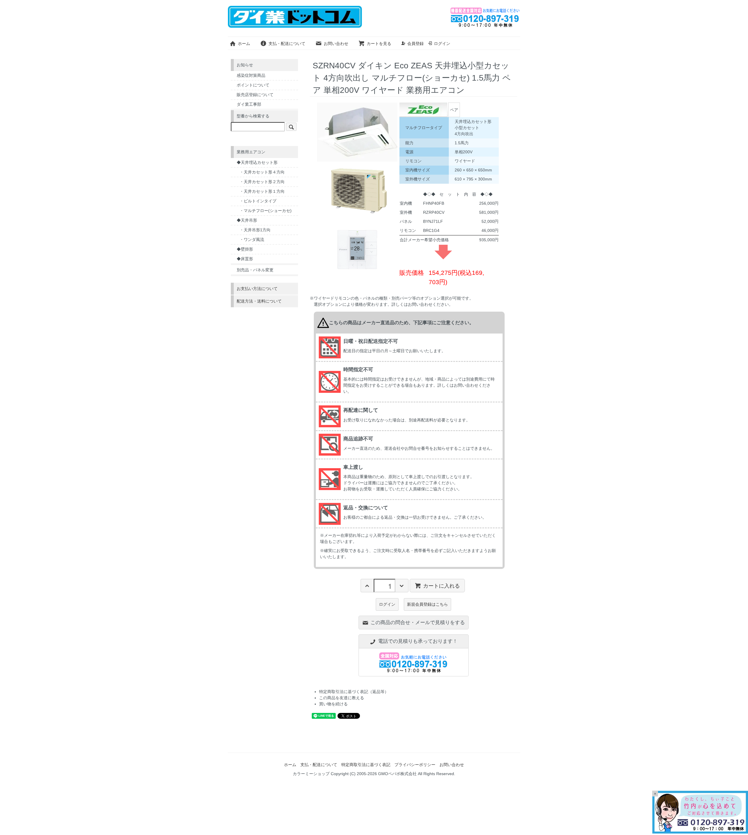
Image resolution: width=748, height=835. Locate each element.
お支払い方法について (257, 288)
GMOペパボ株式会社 (397, 773)
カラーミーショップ (311, 773)
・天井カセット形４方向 (262, 172)
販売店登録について (255, 94)
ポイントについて (253, 85)
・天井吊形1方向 (255, 230)
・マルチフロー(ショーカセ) (266, 210)
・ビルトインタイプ (258, 201)
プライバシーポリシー (414, 764)
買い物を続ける (333, 704)
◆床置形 (245, 258)
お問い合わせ (336, 43)
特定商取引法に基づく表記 (365, 764)
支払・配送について (287, 43)
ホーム (244, 43)
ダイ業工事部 (249, 104)
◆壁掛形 (245, 249)
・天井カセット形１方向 (262, 191)
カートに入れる (441, 585)
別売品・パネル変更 (255, 270)
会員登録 (415, 43)
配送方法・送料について (259, 301)
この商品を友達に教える (341, 697)
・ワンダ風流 (252, 239)
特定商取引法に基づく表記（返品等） (354, 691)
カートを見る (379, 43)
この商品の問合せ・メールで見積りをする (417, 622)
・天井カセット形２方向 (262, 181)
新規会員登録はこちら (427, 604)
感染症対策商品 (251, 75)
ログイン (442, 43)
